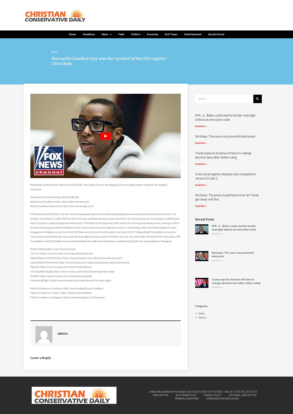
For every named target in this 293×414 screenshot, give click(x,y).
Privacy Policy (213, 395)
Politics (135, 34)
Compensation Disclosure (222, 398)
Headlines (89, 34)
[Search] (257, 99)
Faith (121, 34)
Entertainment (192, 34)
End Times (171, 34)
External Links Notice (243, 395)
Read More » (201, 126)
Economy (152, 34)
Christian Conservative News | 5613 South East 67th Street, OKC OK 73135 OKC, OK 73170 (203, 391)
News (105, 34)
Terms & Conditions (186, 398)
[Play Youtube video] (105, 136)
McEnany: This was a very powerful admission (225, 136)
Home (72, 34)
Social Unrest (216, 34)
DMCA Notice (160, 395)
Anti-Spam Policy (186, 395)
